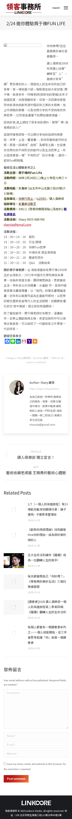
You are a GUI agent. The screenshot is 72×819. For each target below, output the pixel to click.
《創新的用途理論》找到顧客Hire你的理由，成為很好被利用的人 (47, 534)
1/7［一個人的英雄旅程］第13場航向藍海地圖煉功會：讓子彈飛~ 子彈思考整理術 (48, 509)
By (41, 358)
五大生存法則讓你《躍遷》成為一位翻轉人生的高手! (47, 557)
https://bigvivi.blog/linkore (44, 388)
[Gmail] (23, 341)
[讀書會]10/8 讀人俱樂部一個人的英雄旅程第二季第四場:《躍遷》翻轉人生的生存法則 (47, 606)
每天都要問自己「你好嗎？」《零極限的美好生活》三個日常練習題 (47, 581)
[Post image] (14, 509)
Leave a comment (36, 362)
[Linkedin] (18, 341)
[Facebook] (7, 341)
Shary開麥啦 (24, 358)
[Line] (12, 341)
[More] (34, 341)
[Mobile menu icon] (66, 7)
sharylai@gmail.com (17, 224)
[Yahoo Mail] (29, 341)
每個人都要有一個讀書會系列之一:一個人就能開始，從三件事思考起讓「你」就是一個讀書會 (47, 635)
